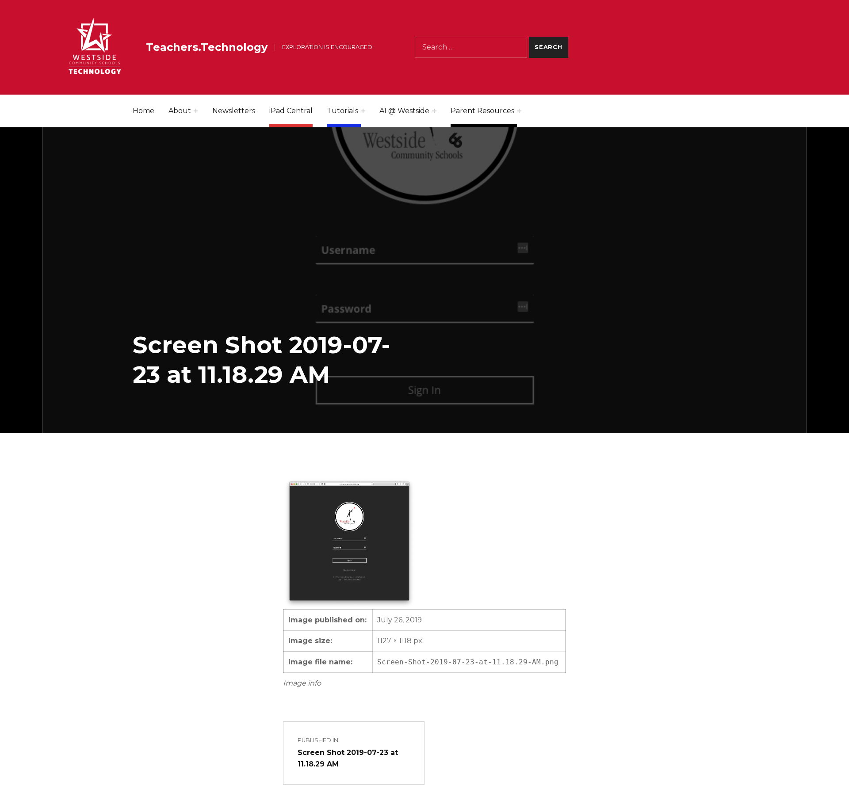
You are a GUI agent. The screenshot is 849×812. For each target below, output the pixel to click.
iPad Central (291, 111)
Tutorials (342, 111)
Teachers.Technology (207, 47)
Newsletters (233, 111)
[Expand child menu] (196, 111)
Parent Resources (482, 111)
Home (143, 111)
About (179, 111)
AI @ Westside (404, 111)
